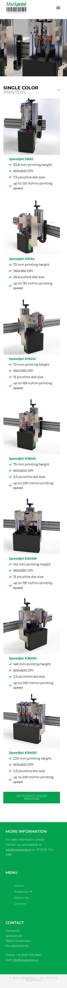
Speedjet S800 (21, 159)
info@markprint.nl (18, 849)
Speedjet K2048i (22, 558)
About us (21, 897)
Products (21, 891)
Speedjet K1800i (22, 458)
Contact (20, 903)
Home (19, 885)
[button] (58, 7)
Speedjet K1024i (22, 359)
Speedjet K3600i (22, 658)
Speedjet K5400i (23, 753)
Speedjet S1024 (21, 259)
